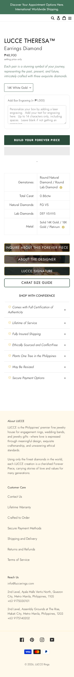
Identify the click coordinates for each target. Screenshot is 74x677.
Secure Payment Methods (24, 528)
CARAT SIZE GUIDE (37, 282)
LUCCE (39, 664)
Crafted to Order (19, 517)
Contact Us (15, 496)
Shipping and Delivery (22, 538)
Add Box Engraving (26, 100)
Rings (47, 664)
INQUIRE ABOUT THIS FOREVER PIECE (37, 247)
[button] (37, 151)
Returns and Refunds (21, 549)
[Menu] (69, 17)
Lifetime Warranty (19, 507)
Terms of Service (19, 559)
